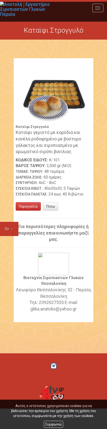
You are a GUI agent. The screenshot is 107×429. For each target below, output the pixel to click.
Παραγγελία (28, 206)
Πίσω (50, 206)
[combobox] (9, 229)
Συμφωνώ (53, 424)
